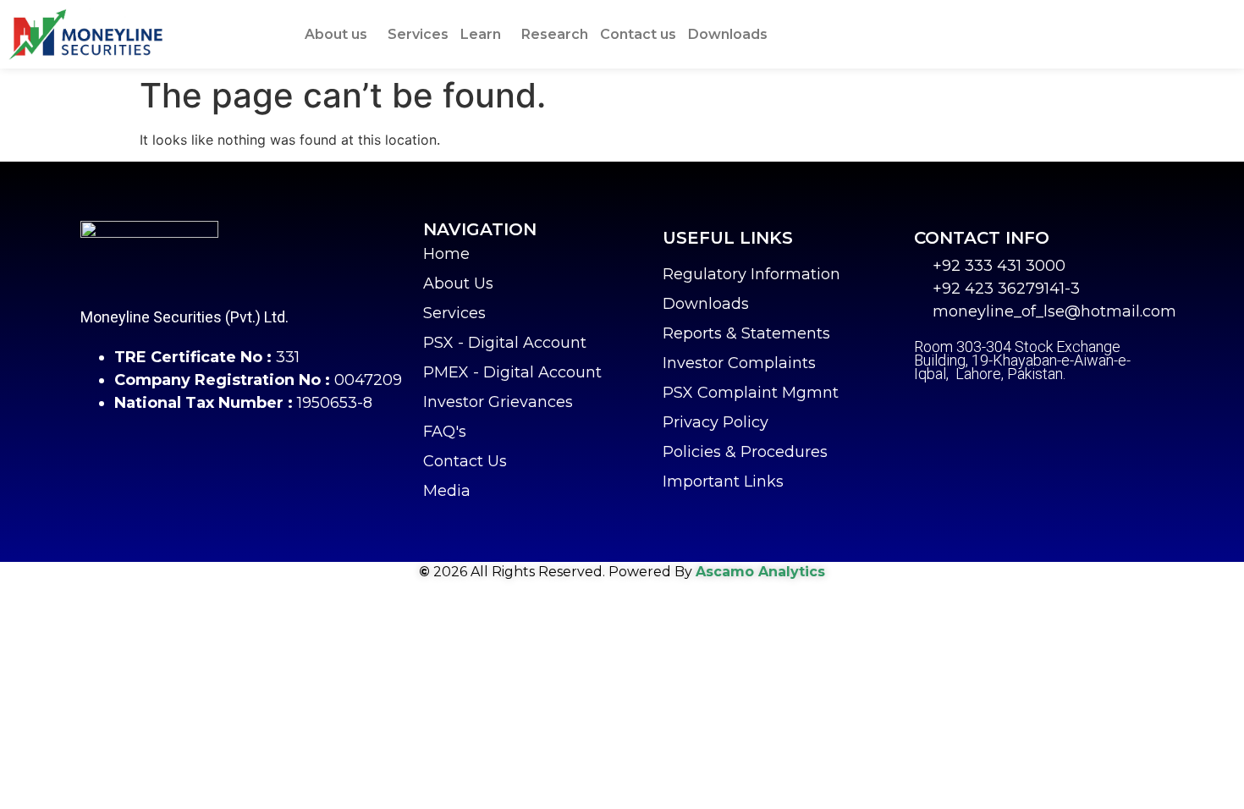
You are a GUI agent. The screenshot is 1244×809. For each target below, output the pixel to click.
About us (336, 34)
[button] (340, 35)
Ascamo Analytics (760, 572)
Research (554, 34)
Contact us (638, 34)
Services (418, 34)
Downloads (728, 34)
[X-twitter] (969, 412)
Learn (480, 34)
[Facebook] (926, 412)
